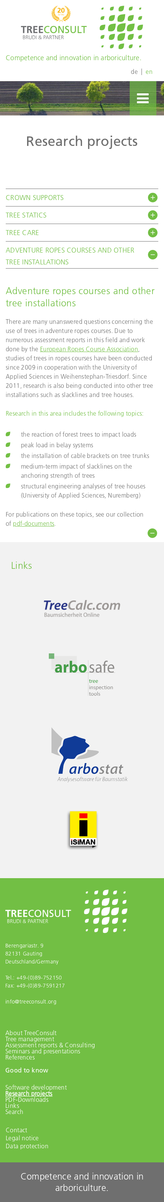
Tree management (29, 1039)
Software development (36, 1087)
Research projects (29, 1093)
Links (12, 1106)
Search (14, 1112)
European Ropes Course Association (89, 349)
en (149, 71)
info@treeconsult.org (30, 1001)
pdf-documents (33, 523)
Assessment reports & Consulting (50, 1045)
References (20, 1057)
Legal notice (22, 1138)
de (134, 71)
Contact (16, 1130)
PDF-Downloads (26, 1099)
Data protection (27, 1146)
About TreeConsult (31, 1033)
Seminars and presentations (42, 1051)
